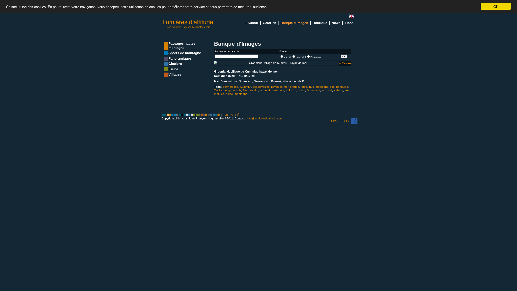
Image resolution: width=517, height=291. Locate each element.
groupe (294, 86)
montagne (240, 93)
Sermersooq (230, 86)
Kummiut (245, 86)
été (330, 90)
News (336, 23)
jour (324, 90)
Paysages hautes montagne (181, 46)
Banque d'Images (294, 23)
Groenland (313, 90)
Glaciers (175, 64)
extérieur (278, 90)
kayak (301, 90)
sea (347, 90)
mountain (265, 90)
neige (229, 93)
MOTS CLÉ (232, 115)
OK (495, 6)
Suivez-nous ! (339, 121)
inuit (311, 86)
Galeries (269, 23)
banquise (342, 86)
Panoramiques (179, 58)
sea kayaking (261, 86)
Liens (349, 23)
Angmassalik (233, 90)
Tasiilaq (219, 90)
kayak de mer (279, 86)
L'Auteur (251, 23)
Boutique (320, 23)
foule (304, 86)
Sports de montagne (184, 53)
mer (216, 93)
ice (222, 93)
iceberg (338, 90)
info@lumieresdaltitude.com (265, 118)
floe (332, 86)
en (353, 17)
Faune (173, 69)
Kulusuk (291, 90)
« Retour (345, 63)
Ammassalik (250, 90)
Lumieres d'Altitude (188, 24)
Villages (174, 74)
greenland (321, 86)
